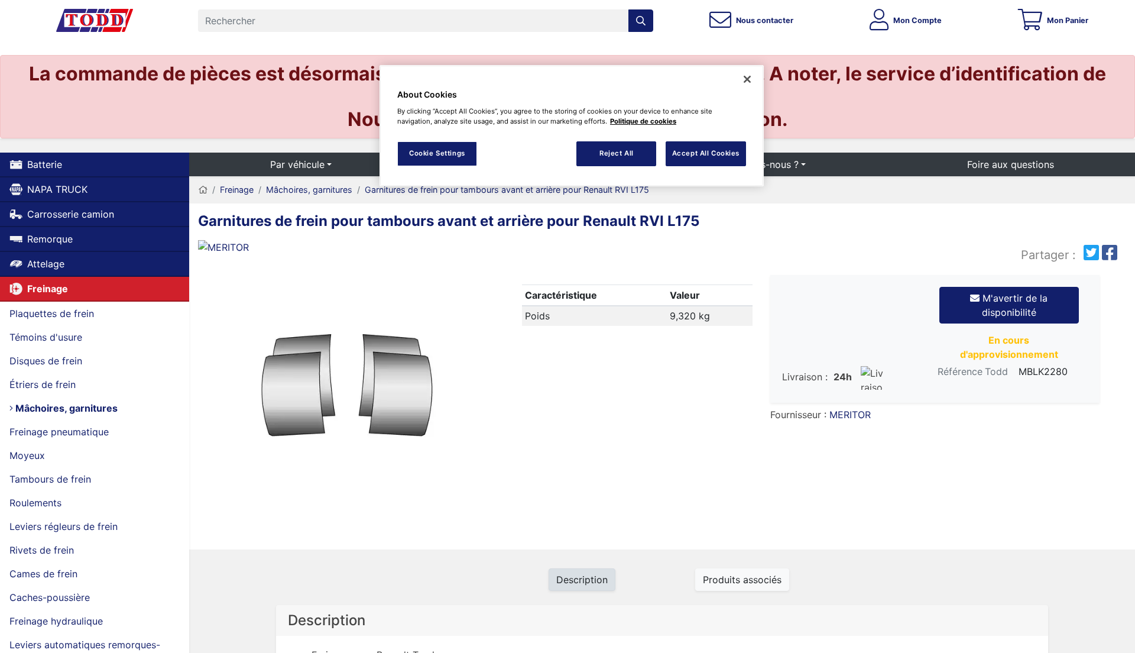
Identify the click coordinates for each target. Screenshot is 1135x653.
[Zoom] (346, 390)
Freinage (47, 289)
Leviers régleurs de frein (63, 526)
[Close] (747, 79)
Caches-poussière (49, 597)
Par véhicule (297, 164)
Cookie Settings (437, 153)
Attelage (45, 264)
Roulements (35, 503)
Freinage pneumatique (59, 432)
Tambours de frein (50, 479)
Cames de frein (43, 574)
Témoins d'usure (45, 337)
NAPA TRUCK (57, 189)
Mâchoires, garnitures (65, 408)
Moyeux (27, 455)
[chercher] (640, 20)
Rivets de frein (41, 550)
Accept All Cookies (706, 153)
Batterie (44, 164)
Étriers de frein (42, 384)
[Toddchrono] (94, 21)
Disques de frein (45, 361)
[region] (572, 125)
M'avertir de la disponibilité (1014, 305)
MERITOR (850, 415)
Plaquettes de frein (51, 313)
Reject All (616, 153)
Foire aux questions (1010, 164)
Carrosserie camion (70, 214)
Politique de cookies (643, 121)
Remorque (50, 239)
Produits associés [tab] (742, 580)
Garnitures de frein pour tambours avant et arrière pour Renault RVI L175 (507, 190)
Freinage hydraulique (56, 621)
